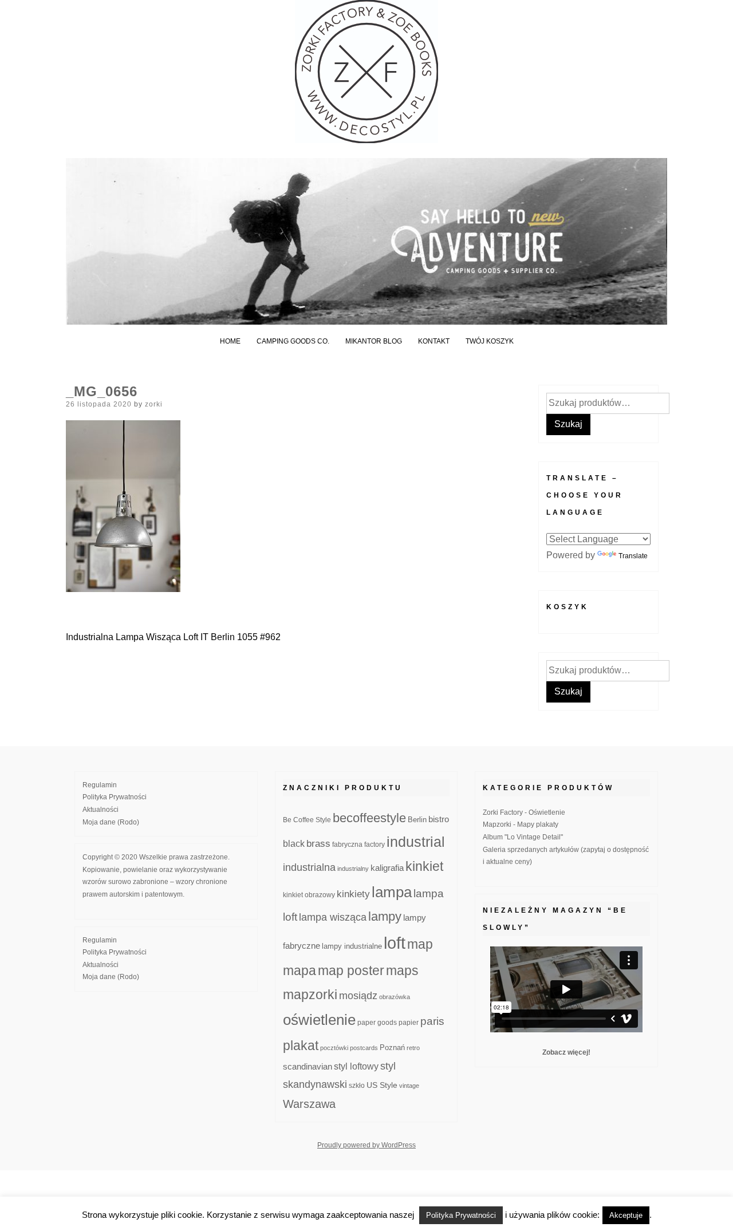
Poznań (392, 1048)
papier (409, 1022)
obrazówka (394, 996)
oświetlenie (319, 1019)
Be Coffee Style (307, 819)
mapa (299, 970)
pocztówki (334, 1047)
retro (413, 1047)
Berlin (417, 820)
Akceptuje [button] (626, 1215)
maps (402, 970)
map (420, 944)
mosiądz (358, 995)
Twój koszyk (490, 341)
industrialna (309, 867)
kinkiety (353, 894)
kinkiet (424, 866)
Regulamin (99, 785)
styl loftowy (356, 1066)
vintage (409, 1085)
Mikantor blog (373, 341)
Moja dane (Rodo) (110, 822)
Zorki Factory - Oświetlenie (524, 812)
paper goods (377, 1022)
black (294, 844)
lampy (384, 916)
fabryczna (347, 844)
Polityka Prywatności (114, 797)
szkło (357, 1085)
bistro (438, 819)
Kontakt (434, 341)
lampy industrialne (352, 946)
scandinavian (307, 1066)
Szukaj (568, 424)
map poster (351, 970)
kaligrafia (387, 868)
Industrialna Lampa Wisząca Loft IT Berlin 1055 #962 (173, 637)
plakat (300, 1045)
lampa (392, 892)
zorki (154, 404)
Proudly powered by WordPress (366, 1145)
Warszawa (309, 1104)
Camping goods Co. (293, 341)
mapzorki (310, 994)
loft (394, 942)
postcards (364, 1047)
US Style (381, 1085)
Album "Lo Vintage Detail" (523, 837)
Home (230, 341)
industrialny (353, 868)
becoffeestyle (369, 818)
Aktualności (100, 810)
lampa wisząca (332, 917)
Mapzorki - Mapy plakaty (520, 824)
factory (374, 844)
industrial (416, 842)
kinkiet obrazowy (309, 895)
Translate (633, 556)
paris (432, 1021)
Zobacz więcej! (566, 1052)
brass (318, 843)
